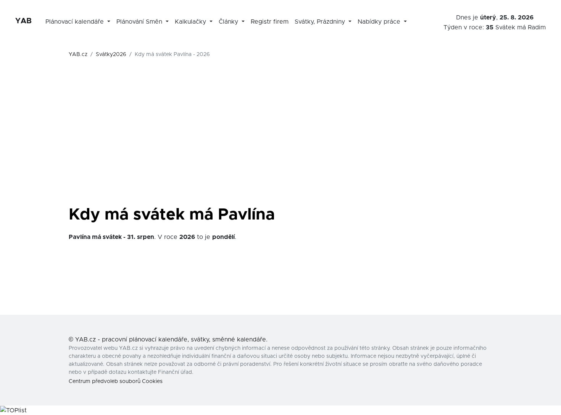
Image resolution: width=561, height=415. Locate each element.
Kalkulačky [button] (191, 22)
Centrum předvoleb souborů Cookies (116, 381)
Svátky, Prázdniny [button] (321, 22)
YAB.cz (78, 54)
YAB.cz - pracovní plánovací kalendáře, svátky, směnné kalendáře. (171, 339)
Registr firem (270, 22)
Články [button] (229, 22)
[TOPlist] (13, 410)
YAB (23, 21)
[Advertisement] (280, 145)
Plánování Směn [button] (140, 22)
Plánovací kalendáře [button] (75, 22)
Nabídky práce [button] (380, 22)
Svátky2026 (111, 54)
